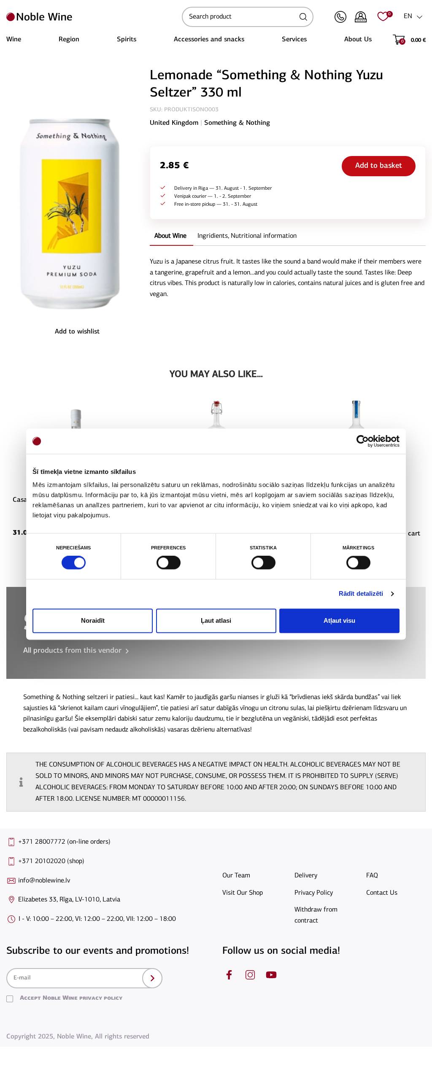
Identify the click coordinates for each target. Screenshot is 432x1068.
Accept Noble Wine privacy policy (71, 998)
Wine (13, 39)
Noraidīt (93, 620)
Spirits (126, 39)
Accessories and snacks (209, 39)
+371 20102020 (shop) (51, 861)
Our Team (236, 875)
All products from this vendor (72, 651)
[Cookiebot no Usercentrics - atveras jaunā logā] (363, 441)
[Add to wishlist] (138, 413)
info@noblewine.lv (44, 880)
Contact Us (381, 893)
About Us (358, 39)
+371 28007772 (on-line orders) (64, 842)
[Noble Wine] (92, 17)
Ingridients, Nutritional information (247, 236)
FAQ (372, 875)
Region (69, 39)
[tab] (170, 237)
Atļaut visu (339, 620)
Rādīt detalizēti (361, 593)
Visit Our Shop (242, 893)
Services (294, 39)
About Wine (170, 236)
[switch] (167, 563)
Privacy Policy (313, 893)
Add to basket (378, 166)
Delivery (305, 875)
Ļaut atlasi (216, 620)
